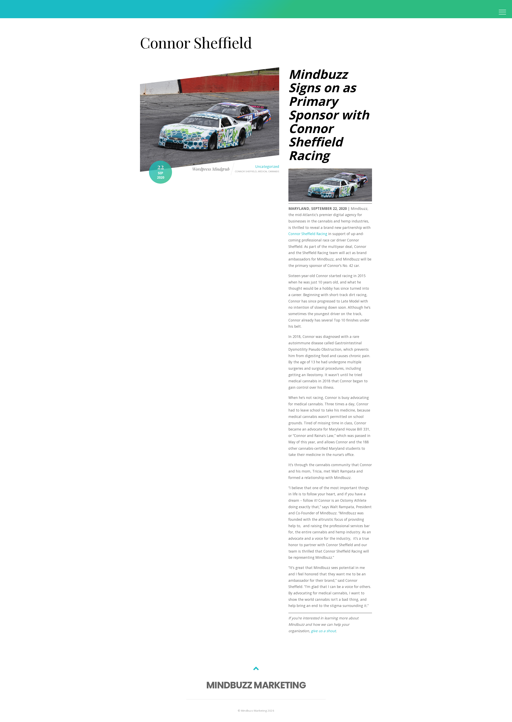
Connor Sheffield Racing (307, 233)
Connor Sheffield (246, 171)
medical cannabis (268, 171)
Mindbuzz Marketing (254, 710)
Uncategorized (267, 166)
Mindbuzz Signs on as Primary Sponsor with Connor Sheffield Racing (328, 115)
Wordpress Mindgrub (211, 169)
